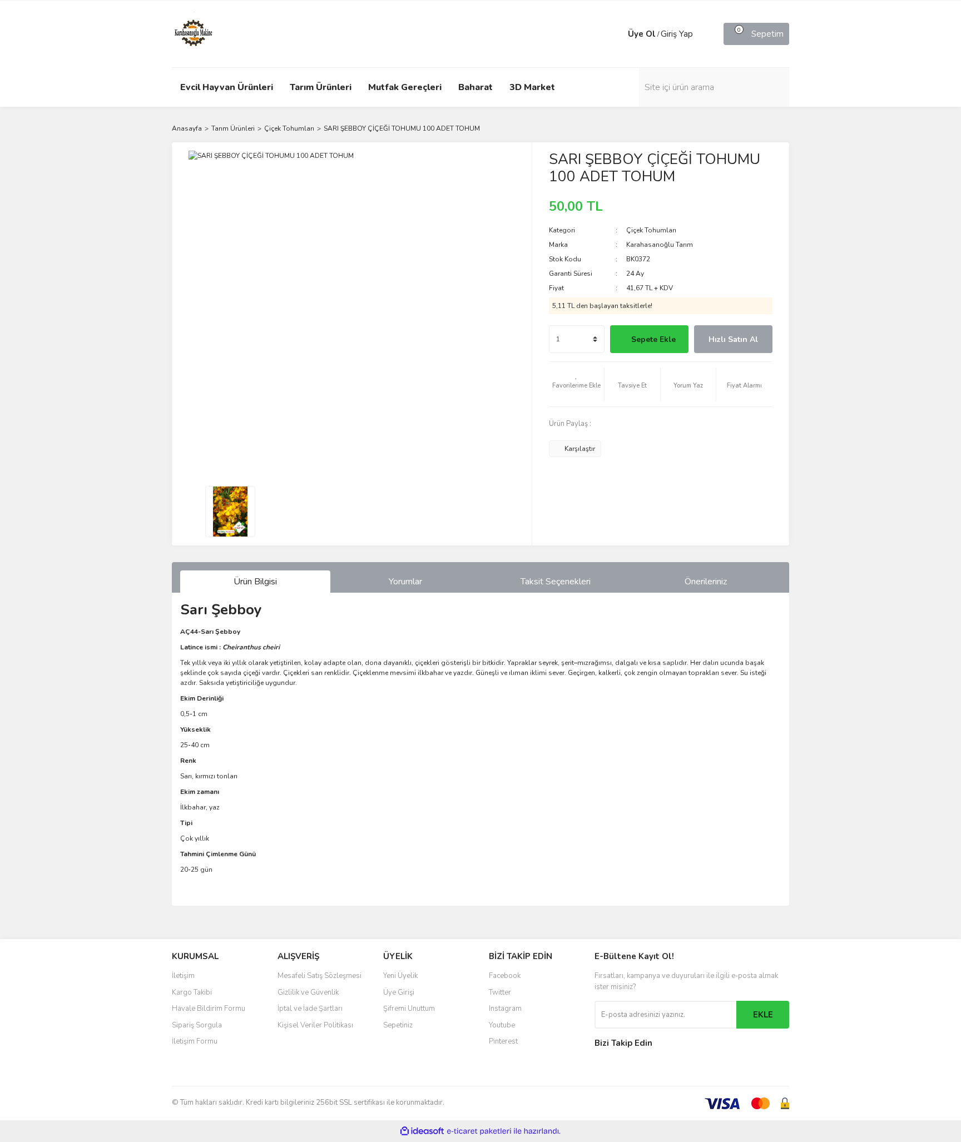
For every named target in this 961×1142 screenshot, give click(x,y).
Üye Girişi (398, 992)
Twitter (500, 992)
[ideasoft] (422, 1131)
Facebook (505, 976)
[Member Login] (616, 34)
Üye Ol (642, 33)
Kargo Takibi (192, 992)
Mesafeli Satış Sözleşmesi (319, 976)
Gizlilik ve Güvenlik (308, 992)
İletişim (183, 976)
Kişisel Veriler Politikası (315, 1025)
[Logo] (194, 33)
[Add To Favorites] (577, 384)
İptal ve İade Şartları (310, 1009)
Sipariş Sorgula (197, 1025)
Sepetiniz (398, 1025)
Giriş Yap (677, 33)
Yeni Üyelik (400, 976)
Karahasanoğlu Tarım (659, 244)
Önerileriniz (706, 581)
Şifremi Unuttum (409, 1009)
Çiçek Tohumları (651, 230)
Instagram (505, 1009)
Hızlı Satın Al (733, 339)
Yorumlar (405, 581)
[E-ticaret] (479, 1131)
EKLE (763, 1014)
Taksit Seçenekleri (556, 581)
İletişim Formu (194, 1041)
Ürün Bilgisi (255, 581)
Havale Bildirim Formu (208, 1009)
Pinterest (503, 1041)
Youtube (502, 1025)
